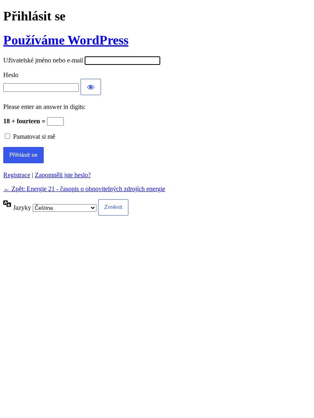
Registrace (16, 174)
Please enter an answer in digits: (44, 106)
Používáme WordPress (65, 40)
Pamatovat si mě (34, 136)
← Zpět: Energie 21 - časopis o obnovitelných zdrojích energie (84, 188)
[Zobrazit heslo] (91, 87)
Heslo (10, 74)
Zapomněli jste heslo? (63, 174)
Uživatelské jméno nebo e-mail (43, 60)
